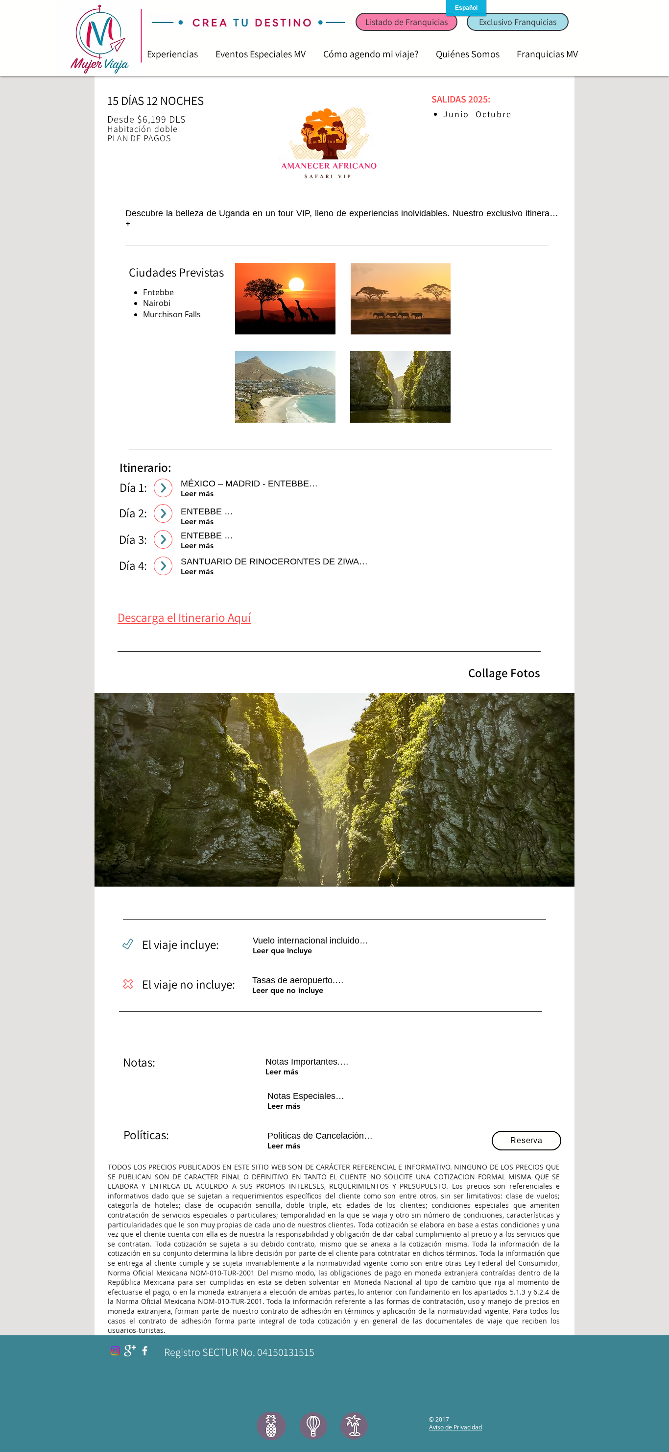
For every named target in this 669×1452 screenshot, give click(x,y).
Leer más (197, 493)
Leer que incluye (282, 950)
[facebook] (145, 1351)
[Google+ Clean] (130, 1351)
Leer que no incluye (287, 990)
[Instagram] (115, 1351)
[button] (334, 790)
